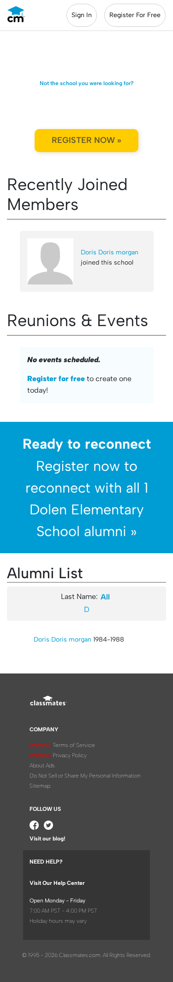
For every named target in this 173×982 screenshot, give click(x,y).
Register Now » (86, 140)
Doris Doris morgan (109, 252)
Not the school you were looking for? (87, 83)
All (105, 597)
